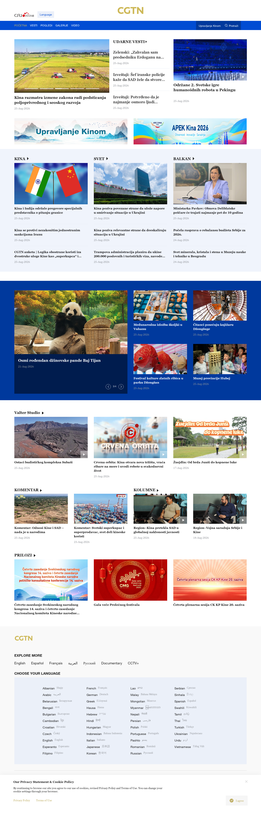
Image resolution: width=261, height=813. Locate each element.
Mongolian (143, 701)
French (97, 688)
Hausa (95, 708)
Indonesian (104, 734)
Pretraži (233, 25)
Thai (180, 721)
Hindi (93, 721)
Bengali (51, 708)
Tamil (181, 714)
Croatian (54, 727)
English (19, 663)
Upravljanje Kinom (210, 25)
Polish (139, 727)
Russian (141, 753)
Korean (96, 753)
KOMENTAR (26, 490)
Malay (143, 695)
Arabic (52, 695)
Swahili (185, 708)
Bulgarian (56, 714)
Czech (51, 734)
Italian (96, 740)
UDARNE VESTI (129, 41)
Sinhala (184, 695)
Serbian (184, 688)
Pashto (138, 740)
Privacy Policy (21, 800)
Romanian (142, 747)
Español (37, 663)
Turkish (184, 727)
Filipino (53, 753)
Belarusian (57, 701)
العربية (73, 663)
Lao (136, 688)
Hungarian (99, 727)
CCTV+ (133, 663)
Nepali (138, 714)
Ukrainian (188, 734)
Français (55, 663)
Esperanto (56, 747)
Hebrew (96, 714)
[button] (31, 88)
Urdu (181, 740)
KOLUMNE (144, 490)
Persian (140, 721)
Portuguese (144, 734)
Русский (89, 663)
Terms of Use (44, 800)
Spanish (185, 701)
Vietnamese (189, 747)
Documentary (111, 663)
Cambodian (53, 721)
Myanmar (145, 708)
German (97, 695)
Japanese (98, 747)
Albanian (53, 688)
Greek (97, 701)
